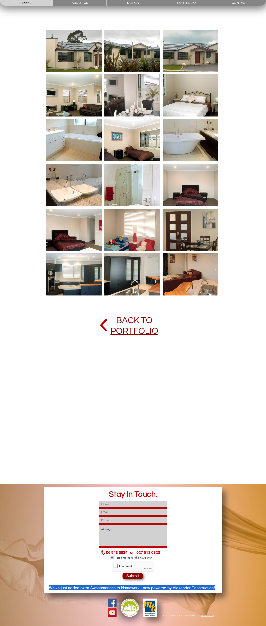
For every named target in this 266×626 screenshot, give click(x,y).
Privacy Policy (207, 615)
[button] (74, 51)
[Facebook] (112, 603)
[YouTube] (112, 612)
